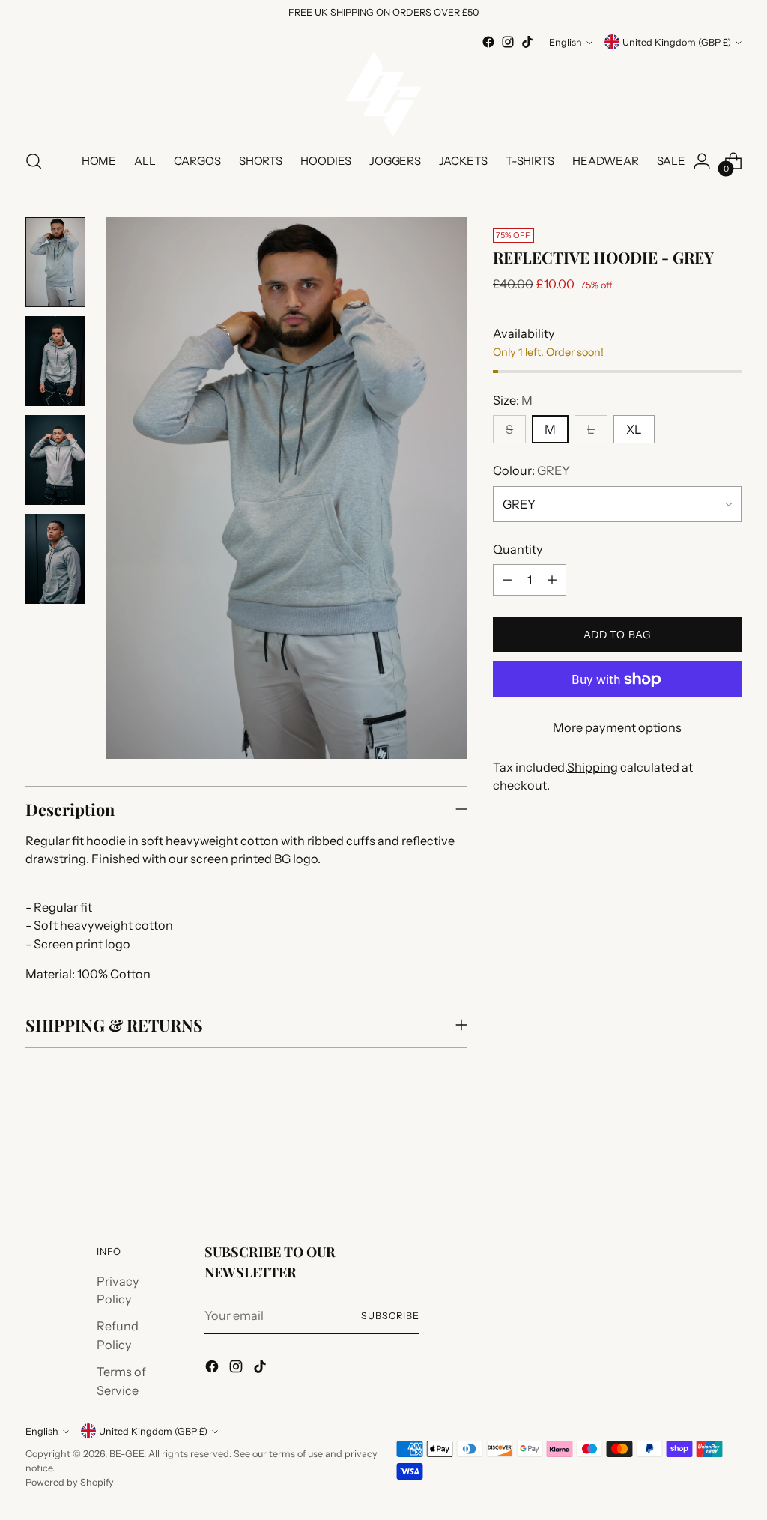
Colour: (531, 470)
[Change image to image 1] (55, 262)
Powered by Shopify (69, 1482)
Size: (513, 400)
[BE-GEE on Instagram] (508, 42)
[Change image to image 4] (55, 559)
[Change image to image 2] (55, 361)
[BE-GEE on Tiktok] (527, 42)
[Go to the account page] (702, 161)
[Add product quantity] (552, 580)
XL (634, 429)
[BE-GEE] (383, 94)
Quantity (518, 549)
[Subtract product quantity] (507, 580)
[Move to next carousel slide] (729, 1159)
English (565, 42)
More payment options (617, 727)
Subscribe (390, 1315)
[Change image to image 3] (55, 460)
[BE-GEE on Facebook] (488, 42)
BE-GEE (126, 1453)
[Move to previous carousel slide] (694, 1160)
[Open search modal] (34, 161)
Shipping (592, 767)
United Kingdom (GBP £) (676, 42)
